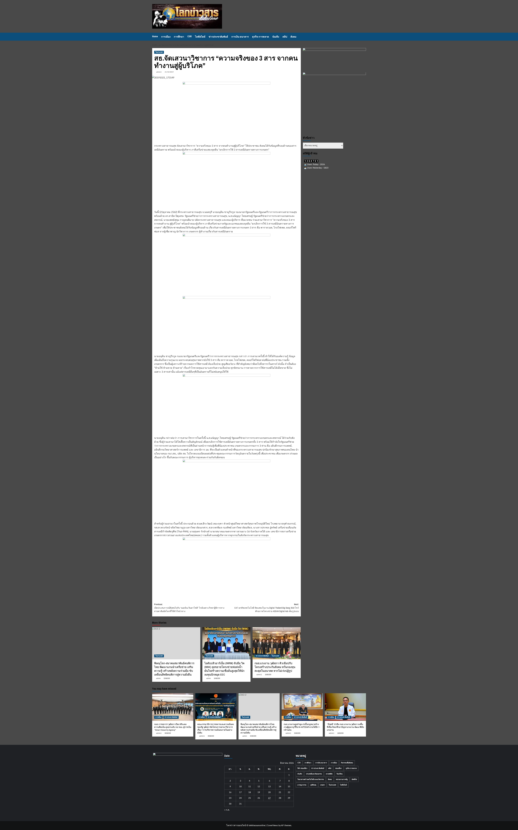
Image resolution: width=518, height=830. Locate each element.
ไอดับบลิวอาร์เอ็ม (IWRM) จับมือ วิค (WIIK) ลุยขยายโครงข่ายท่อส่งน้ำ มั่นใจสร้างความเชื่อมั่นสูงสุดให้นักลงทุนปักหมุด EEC (224, 668)
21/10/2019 (169, 72)
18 (249, 792)
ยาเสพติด (329, 774)
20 (269, 792)
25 (249, 798)
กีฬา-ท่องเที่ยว (302, 768)
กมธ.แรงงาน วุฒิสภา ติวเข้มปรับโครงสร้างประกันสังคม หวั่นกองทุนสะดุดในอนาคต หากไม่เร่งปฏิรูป (275, 667)
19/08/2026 (217, 678)
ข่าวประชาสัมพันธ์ (218, 36)
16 (230, 792)
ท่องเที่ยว (338, 768)
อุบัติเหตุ (313, 785)
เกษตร (322, 785)
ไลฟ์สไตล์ (200, 36)
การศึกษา (179, 36)
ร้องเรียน (340, 774)
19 (259, 792)
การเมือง (166, 36)
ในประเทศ (159, 52)
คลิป (284, 36)
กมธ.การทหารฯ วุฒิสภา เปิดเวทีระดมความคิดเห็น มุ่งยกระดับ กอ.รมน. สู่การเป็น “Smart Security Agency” (172, 727)
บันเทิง (275, 36)
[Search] (364, 36)
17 (240, 792)
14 (280, 786)
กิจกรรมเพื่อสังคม (347, 763)
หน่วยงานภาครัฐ (342, 779)
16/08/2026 (268, 675)
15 (289, 786)
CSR (189, 36)
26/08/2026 (168, 733)
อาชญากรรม (301, 785)
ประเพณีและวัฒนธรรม (314, 774)
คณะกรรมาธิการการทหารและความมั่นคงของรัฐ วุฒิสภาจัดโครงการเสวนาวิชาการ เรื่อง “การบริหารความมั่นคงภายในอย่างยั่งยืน (215, 728)
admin (158, 678)
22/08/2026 (167, 678)
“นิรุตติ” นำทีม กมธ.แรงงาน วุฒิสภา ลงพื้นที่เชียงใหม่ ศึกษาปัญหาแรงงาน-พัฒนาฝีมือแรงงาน (345, 727)
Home (155, 36)
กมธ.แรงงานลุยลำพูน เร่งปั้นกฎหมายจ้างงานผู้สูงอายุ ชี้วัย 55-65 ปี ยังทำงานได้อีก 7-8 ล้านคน (302, 727)
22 (289, 792)
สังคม (293, 36)
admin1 (159, 72)
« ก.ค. (227, 810)
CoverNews (272, 825)
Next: (266, 608)
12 (259, 786)
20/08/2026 (297, 733)
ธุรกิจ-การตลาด (260, 36)
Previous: (189, 608)
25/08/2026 (211, 736)
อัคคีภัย (354, 779)
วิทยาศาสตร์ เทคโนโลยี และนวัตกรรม (310, 779)
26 (259, 798)
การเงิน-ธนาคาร (240, 36)
